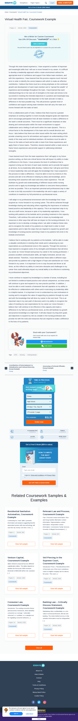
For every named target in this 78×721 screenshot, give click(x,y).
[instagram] (44, 702)
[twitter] (39, 702)
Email (23, 466)
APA (15, 355)
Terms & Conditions (39, 685)
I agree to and (40, 476)
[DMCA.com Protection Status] (39, 711)
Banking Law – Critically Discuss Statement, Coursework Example (55, 605)
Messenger (48, 341)
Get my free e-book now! (39, 483)
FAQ (39, 681)
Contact (39, 678)
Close (39, 719)
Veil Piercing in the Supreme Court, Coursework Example (53, 560)
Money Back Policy (39, 692)
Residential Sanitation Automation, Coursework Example (20, 514)
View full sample (21, 544)
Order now (39, 422)
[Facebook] (33, 702)
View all (39, 648)
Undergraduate (32, 355)
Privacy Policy (39, 688)
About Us (39, 670)
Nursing (22, 355)
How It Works (39, 674)
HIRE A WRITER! (65, 3)
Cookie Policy (39, 696)
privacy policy (48, 716)
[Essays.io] (39, 665)
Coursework (33, 28)
